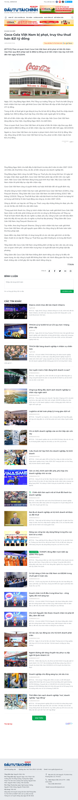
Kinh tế (10, 17)
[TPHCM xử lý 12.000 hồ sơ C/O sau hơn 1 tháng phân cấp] (15, 331)
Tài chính (29, 17)
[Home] (5, 17)
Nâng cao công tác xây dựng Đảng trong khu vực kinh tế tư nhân (50, 533)
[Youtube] (60, 2)
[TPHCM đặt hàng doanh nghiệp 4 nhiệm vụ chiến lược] (15, 352)
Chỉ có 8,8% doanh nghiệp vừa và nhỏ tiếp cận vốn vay (51, 432)
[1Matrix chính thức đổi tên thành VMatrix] (15, 311)
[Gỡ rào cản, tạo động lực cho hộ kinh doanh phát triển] (15, 639)
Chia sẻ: (43, 271)
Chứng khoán (38, 17)
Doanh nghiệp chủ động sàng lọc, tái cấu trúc (49, 674)
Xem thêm (39, 718)
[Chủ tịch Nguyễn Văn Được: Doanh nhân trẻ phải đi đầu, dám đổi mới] (15, 619)
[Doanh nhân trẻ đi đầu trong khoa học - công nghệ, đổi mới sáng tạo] (15, 599)
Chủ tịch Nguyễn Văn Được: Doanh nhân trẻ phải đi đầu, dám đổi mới (51, 614)
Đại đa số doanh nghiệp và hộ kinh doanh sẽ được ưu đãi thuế (51, 513)
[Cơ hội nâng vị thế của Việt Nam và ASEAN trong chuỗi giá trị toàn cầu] (15, 579)
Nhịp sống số (48, 17)
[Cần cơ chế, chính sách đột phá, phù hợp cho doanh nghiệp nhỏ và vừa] (15, 477)
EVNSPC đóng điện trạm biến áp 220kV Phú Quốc (48, 553)
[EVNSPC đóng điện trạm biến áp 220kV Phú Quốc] (15, 558)
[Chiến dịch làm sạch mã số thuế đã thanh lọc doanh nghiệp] (15, 498)
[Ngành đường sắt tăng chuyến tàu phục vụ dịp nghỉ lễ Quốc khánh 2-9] (15, 659)
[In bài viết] (70, 271)
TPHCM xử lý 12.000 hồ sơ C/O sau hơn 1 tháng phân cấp (49, 326)
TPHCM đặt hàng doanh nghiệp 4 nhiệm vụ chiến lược (50, 347)
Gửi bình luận (67, 291)
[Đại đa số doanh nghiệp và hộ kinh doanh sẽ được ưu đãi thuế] (15, 518)
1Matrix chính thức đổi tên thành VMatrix (47, 305)
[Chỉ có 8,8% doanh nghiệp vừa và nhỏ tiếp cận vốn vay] (15, 437)
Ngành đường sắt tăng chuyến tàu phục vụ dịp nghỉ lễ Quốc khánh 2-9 (49, 654)
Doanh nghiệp (9, 31)
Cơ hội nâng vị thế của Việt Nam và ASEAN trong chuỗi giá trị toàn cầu (50, 574)
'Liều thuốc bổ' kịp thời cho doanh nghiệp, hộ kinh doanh (51, 452)
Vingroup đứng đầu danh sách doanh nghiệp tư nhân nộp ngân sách (49, 391)
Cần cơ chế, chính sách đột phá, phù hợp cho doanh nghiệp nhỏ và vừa (48, 472)
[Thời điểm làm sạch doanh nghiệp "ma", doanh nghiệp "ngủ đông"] (15, 701)
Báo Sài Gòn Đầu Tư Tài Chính (21, 9)
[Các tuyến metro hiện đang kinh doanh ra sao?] (15, 376)
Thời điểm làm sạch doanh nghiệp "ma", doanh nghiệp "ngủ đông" (49, 696)
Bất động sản (58, 17)
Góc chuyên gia (19, 17)
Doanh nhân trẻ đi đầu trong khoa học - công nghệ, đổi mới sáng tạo (49, 594)
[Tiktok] (63, 2)
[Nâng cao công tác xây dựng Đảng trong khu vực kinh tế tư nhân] (15, 538)
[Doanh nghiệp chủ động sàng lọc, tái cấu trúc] (15, 680)
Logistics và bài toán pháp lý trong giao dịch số (49, 411)
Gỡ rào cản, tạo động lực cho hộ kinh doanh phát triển (50, 634)
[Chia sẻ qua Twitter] (60, 271)
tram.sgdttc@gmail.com (55, 769)
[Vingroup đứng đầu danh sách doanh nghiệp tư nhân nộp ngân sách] (15, 396)
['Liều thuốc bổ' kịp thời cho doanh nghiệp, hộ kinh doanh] (15, 457)
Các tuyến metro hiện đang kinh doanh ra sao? (49, 370)
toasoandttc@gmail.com (57, 787)
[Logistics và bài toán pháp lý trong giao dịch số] (15, 417)
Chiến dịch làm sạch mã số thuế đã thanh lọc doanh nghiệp (50, 493)
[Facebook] (57, 2)
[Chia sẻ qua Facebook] (54, 271)
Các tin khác (13, 301)
